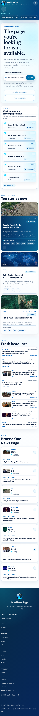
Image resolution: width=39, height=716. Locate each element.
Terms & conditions (8, 690)
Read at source (33, 355)
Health (14, 549)
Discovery (4, 637)
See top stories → (9, 185)
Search (30, 78)
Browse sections (20, 98)
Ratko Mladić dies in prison (28, 17)
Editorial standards (7, 683)
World (13, 451)
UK (12, 471)
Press (3, 676)
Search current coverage (14, 73)
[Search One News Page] (35, 3)
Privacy (3, 687)
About (3, 672)
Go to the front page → (19, 92)
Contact (3, 680)
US (12, 490)
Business (15, 510)
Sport (10, 529)
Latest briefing (6, 618)
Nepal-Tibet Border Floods (10, 17)
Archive (3, 627)
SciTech (11, 568)
